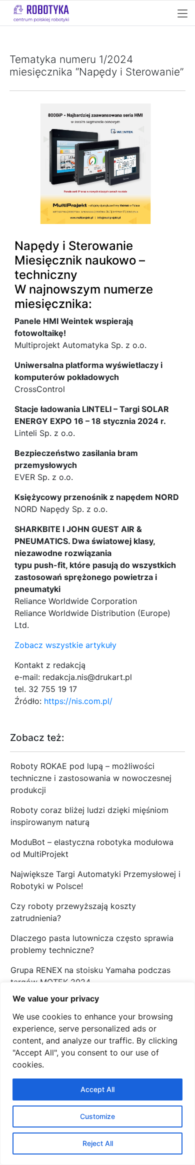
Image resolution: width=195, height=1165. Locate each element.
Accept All (97, 1089)
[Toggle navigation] (183, 14)
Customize (97, 1116)
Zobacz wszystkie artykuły (65, 645)
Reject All (97, 1143)
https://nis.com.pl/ (78, 701)
